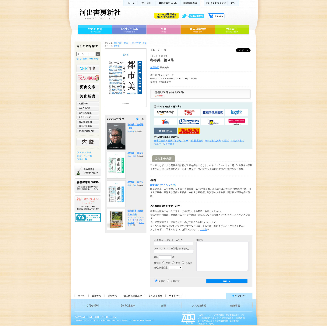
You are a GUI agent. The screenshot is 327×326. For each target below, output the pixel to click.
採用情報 (112, 296)
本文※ (199, 240)
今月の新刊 (94, 29)
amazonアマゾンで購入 (165, 112)
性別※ (157, 263)
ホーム (130, 3)
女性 (177, 263)
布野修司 (154, 67)
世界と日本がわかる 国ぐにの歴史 (87, 112)
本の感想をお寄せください (88, 171)
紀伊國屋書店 (196, 140)
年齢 (156, 257)
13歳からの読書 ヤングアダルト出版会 (88, 217)
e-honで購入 (212, 121)
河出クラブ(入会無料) (215, 3)
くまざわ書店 (237, 140)
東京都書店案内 (213, 140)
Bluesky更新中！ (216, 16)
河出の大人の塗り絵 (87, 78)
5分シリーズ (87, 117)
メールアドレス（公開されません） (172, 248)
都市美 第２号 (135, 182)
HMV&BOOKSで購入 (236, 121)
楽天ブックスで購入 (189, 112)
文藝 (163, 29)
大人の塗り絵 (198, 29)
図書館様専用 (190, 3)
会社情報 (96, 296)
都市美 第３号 (135, 153)
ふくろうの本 (87, 108)
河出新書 (87, 96)
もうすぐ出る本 (129, 29)
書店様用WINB (168, 3)
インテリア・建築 (138, 43)
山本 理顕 (132, 156)
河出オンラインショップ (88, 203)
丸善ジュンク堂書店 (164, 144)
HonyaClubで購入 (189, 121)
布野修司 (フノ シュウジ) (163, 185)
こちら (203, 229)
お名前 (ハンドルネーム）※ (168, 240)
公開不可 (175, 281)
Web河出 (147, 3)
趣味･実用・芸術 (121, 43)
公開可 (162, 281)
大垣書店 (165, 131)
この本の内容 (163, 158)
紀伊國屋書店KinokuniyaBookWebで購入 (212, 112)
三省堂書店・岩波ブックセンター (171, 140)
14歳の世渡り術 (87, 131)
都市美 (116, 46)
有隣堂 (225, 140)
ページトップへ (220, 296)
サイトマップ (175, 296)
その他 (188, 263)
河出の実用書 (87, 126)
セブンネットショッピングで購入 (165, 121)
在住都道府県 (161, 267)
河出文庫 (87, 87)
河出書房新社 (99, 14)
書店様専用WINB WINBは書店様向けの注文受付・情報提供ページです (88, 185)
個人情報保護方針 (132, 296)
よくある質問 (155, 296)
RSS (233, 3)
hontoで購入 (236, 112)
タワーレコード (189, 131)
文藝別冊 (87, 103)
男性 (168, 263)
